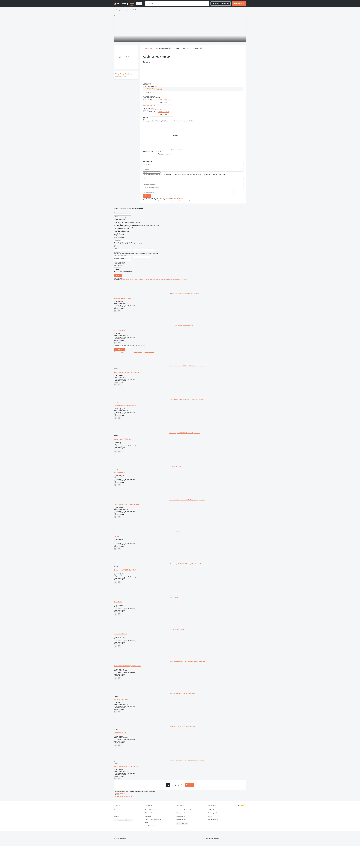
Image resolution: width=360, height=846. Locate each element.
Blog (146, 822)
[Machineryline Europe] (124, 3)
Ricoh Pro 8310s (119, 472)
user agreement (178, 198)
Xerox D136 (118, 536)
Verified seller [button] (147, 83)
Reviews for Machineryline (153, 819)
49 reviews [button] (130, 74)
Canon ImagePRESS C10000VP (125, 570)
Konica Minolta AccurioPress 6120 (126, 766)
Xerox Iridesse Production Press (125, 406)
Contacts (116, 816)
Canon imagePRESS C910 (123, 439)
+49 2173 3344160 (163, 112)
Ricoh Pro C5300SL (121, 733)
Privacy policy (149, 813)
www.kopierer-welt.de (149, 105)
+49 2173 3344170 (163, 100)
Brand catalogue (150, 825)
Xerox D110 (118, 602)
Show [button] (156, 100)
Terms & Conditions (151, 810)
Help (115, 813)
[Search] (147, 3)
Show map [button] (174, 135)
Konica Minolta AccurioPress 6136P (126, 504)
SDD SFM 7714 (119, 330)
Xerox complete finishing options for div (127, 666)
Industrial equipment (120, 793)
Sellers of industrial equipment (123, 796)
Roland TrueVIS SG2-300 (122, 298)
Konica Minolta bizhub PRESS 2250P (127, 372)
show (117, 269)
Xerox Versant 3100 (121, 699)
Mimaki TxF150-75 (120, 634)
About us (116, 810)
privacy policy (167, 198)
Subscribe (119, 349)
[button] (151, 92)
